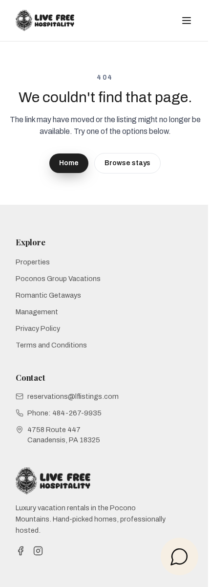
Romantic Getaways (48, 295)
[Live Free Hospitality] (45, 20)
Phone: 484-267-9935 (64, 413)
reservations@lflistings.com (73, 396)
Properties (33, 262)
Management (37, 312)
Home (69, 163)
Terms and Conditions (51, 345)
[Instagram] (38, 551)
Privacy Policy (38, 328)
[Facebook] (20, 551)
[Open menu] (186, 20)
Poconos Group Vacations (58, 279)
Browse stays (127, 163)
